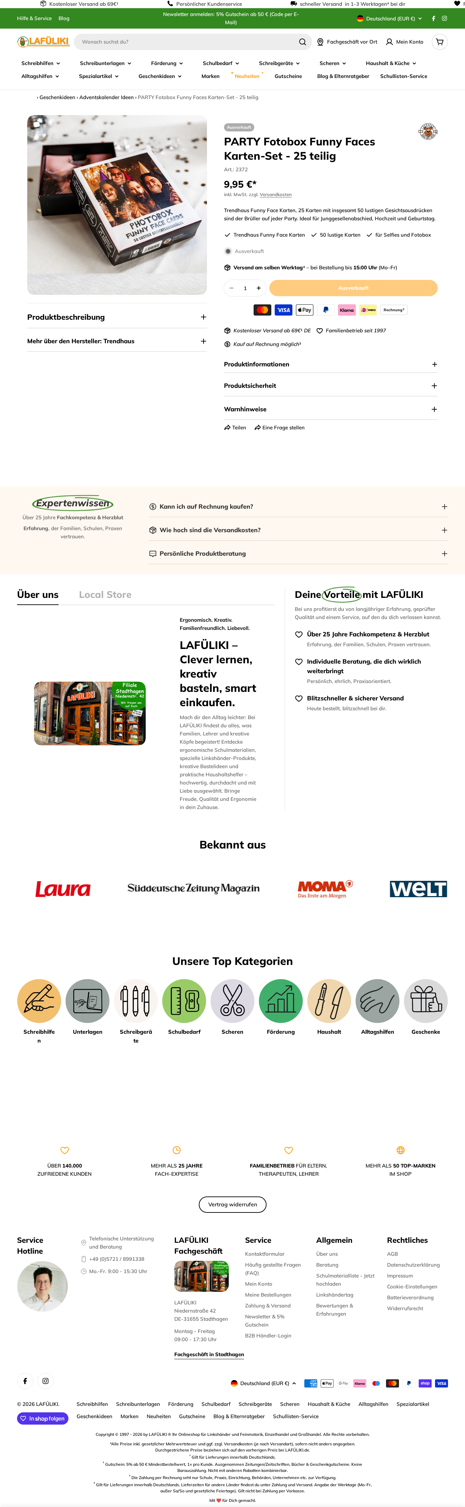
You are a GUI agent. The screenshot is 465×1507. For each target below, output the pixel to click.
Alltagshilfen (373, 1404)
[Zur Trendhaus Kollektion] (428, 131)
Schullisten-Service (296, 1416)
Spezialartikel (413, 1404)
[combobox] (193, 42)
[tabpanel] (145, 713)
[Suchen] (303, 42)
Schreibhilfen (92, 1404)
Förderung (180, 1404)
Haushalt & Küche (329, 1404)
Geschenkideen (57, 97)
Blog (64, 18)
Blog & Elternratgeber (239, 1416)
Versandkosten (276, 194)
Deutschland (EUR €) (390, 18)
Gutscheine (192, 1416)
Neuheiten (159, 1416)
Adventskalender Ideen (106, 97)
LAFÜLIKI (47, 1404)
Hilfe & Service (34, 18)
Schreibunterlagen (138, 1404)
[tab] (38, 596)
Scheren (290, 1404)
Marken (130, 1416)
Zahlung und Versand (292, 1484)
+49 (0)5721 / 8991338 (116, 1259)
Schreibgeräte (255, 1404)
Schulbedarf (216, 1404)
